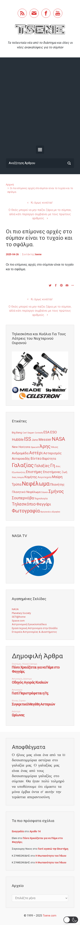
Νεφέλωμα (36, 483)
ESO (53, 432)
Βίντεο (36, 458)
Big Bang (17, 432)
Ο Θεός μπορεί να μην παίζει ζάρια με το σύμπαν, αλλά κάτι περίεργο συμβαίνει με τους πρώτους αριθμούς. (40, 214)
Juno (35, 440)
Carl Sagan (28, 432)
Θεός (14, 477)
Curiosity (39, 432)
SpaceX (35, 447)
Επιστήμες (34, 472)
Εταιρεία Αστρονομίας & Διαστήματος (34, 631)
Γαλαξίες (42, 466)
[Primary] (40, 150)
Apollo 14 (35, 831)
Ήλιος (54, 446)
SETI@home (18, 616)
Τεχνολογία (41, 498)
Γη (52, 465)
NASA (58, 439)
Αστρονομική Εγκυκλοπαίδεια (29, 624)
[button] (70, 919)
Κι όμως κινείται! (41, 202)
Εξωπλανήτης (18, 472)
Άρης (44, 446)
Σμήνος (56, 491)
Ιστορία (20, 477)
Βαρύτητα (49, 458)
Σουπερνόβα (23, 498)
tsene (38, 254)
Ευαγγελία (18, 831)
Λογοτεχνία (44, 477)
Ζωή (64, 472)
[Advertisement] (40, 102)
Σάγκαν (44, 492)
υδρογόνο (55, 512)
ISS (27, 439)
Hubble (17, 439)
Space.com (18, 620)
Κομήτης (30, 477)
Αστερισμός (52, 453)
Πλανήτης (57, 484)
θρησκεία (45, 511)
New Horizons (21, 447)
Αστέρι (36, 452)
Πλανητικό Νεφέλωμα (26, 492)
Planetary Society (21, 613)
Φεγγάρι (43, 504)
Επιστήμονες (52, 472)
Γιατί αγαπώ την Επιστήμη (53, 848)
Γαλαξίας (23, 465)
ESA (46, 432)
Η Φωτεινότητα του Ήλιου (51, 855)
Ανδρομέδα (20, 453)
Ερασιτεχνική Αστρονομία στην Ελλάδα (34, 628)
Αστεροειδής (21, 458)
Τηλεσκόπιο (24, 503)
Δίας (58, 466)
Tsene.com (49, 915)
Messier (45, 440)
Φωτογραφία (26, 511)
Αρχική (10, 184)
